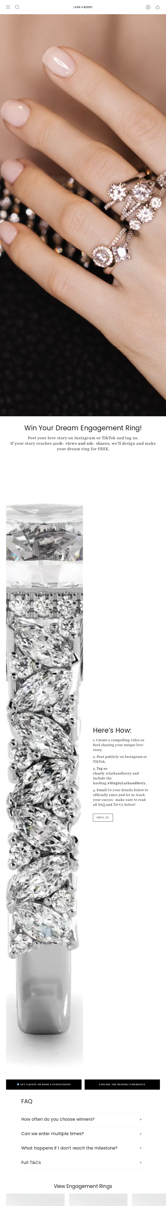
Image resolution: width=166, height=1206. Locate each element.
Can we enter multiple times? (52, 1134)
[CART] (157, 7)
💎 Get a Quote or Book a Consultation (44, 1084)
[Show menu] (8, 7)
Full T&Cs (31, 1162)
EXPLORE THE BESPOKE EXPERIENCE (122, 1084)
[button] (17, 7)
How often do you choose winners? (58, 1119)
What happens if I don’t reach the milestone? (69, 1148)
